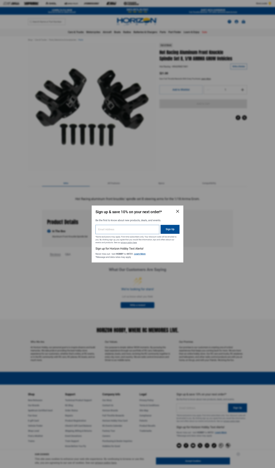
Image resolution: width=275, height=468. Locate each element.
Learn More (140, 254)
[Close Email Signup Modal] (178, 211)
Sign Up (170, 229)
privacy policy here (129, 242)
